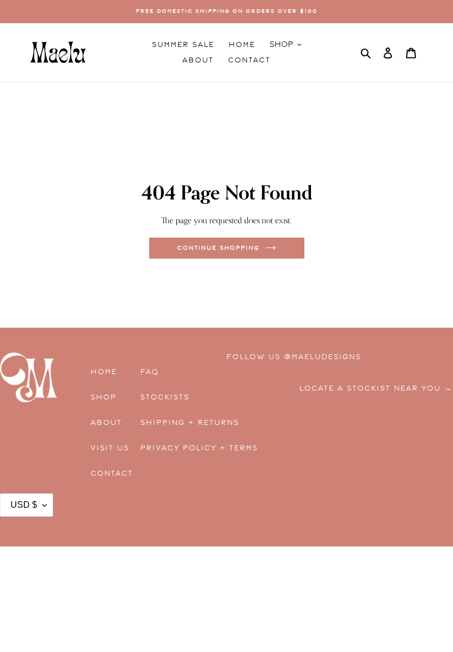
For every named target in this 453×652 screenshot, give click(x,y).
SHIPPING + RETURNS (174, 422)
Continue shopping (218, 247)
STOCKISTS (164, 397)
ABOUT (106, 422)
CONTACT (112, 473)
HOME (104, 371)
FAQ (149, 371)
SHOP (104, 397)
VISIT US (110, 448)
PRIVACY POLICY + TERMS (174, 448)
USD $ (23, 504)
